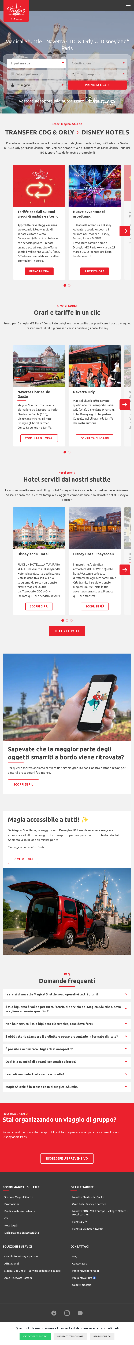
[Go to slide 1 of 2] (65, 285)
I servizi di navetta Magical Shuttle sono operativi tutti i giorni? (51, 995)
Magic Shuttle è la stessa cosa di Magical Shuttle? (41, 1088)
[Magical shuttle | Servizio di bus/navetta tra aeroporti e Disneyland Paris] (16, 11)
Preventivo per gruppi (85, 1270)
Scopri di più (39, 606)
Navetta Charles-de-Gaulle (88, 1197)
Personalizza (102, 1336)
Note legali (10, 1225)
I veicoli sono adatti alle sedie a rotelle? (34, 1075)
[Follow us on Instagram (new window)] (67, 1313)
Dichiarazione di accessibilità (21, 1232)
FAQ (74, 1256)
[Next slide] (125, 231)
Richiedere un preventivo (67, 1158)
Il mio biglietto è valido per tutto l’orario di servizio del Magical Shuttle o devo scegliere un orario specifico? (63, 1009)
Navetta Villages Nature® (87, 1228)
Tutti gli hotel (67, 631)
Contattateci (79, 1263)
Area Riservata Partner (18, 1277)
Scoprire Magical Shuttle (18, 1197)
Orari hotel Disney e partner (89, 1204)
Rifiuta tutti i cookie (70, 1336)
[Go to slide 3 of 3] (71, 620)
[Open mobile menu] (128, 5)
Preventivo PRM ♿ (84, 1277)
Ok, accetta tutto (35, 1336)
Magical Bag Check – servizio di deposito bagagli (32, 1270)
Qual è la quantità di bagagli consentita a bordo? (40, 1062)
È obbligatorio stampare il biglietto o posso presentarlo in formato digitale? (61, 1037)
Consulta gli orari (39, 438)
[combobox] (36, 63)
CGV (6, 1218)
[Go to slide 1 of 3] (62, 620)
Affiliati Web (12, 1263)
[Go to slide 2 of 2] (69, 285)
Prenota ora (95, 85)
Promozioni (11, 1204)
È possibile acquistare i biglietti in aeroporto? (39, 1050)
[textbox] (36, 63)
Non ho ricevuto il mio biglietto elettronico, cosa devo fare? (49, 1025)
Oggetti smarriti (81, 1284)
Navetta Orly (79, 1221)
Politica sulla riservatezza (19, 1211)
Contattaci (23, 858)
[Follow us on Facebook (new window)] (54, 1313)
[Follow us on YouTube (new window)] (80, 1313)
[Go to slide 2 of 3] (67, 620)
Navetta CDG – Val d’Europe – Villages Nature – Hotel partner (100, 1213)
